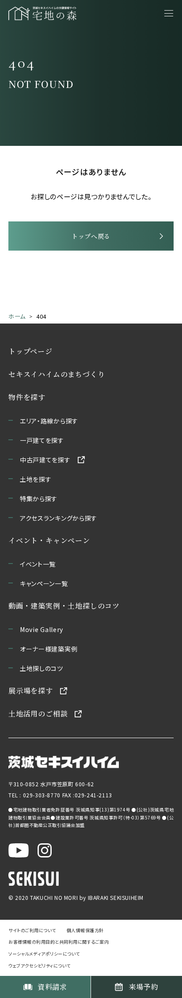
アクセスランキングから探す (58, 518)
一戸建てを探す (42, 440)
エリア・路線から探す (49, 420)
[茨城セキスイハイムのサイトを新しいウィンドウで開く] (63, 762)
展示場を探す (30, 691)
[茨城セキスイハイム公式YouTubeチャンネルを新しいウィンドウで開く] (18, 850)
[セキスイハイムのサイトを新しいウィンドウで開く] (33, 879)
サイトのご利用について (32, 930)
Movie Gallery (41, 629)
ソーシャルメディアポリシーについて (44, 953)
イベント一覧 (38, 564)
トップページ (30, 351)
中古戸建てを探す (45, 459)
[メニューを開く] (168, 13)
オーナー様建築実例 (48, 648)
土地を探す (36, 479)
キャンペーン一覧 (44, 583)
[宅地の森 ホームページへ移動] (42, 13)
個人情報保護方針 (85, 930)
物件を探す (27, 397)
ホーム (17, 316)
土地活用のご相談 (38, 714)
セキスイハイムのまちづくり (56, 374)
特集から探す (38, 498)
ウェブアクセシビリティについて (39, 965)
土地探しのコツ (41, 668)
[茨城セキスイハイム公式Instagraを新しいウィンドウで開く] (45, 850)
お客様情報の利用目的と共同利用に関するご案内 (58, 941)
